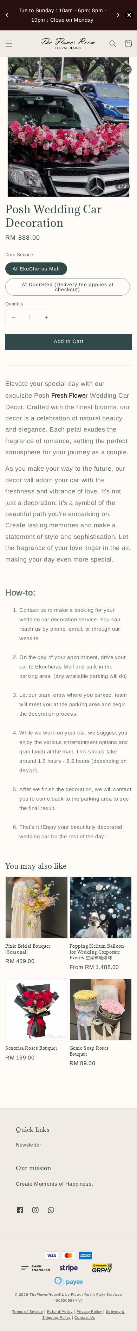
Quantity (14, 303)
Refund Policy (60, 1312)
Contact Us (84, 1317)
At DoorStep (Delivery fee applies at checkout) (68, 287)
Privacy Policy (89, 1312)
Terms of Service (27, 1312)
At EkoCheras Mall (36, 269)
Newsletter (28, 1145)
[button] (9, 43)
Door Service (19, 254)
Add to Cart (69, 341)
